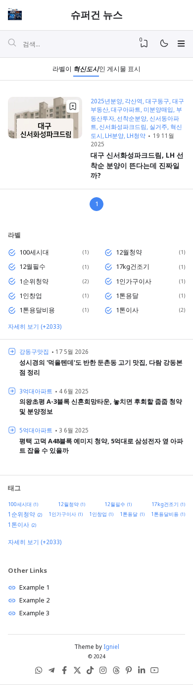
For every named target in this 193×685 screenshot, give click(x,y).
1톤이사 (127, 309)
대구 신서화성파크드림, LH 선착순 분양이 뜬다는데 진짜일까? (137, 165)
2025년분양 (106, 101)
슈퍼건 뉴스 (97, 14)
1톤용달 (127, 295)
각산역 (134, 101)
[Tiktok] (90, 672)
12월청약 (129, 252)
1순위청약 (33, 281)
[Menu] (181, 43)
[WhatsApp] (39, 672)
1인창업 (30, 295)
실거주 (158, 126)
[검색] (12, 44)
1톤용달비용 (37, 309)
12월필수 (32, 266)
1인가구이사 (133, 281)
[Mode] (163, 43)
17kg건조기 (132, 266)
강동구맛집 (34, 351)
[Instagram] (103, 672)
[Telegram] (51, 672)
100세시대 (34, 252)
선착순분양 (131, 118)
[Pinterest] (129, 672)
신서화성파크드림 (122, 126)
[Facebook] (64, 672)
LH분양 (114, 135)
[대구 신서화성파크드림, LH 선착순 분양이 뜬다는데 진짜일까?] (45, 135)
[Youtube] (154, 672)
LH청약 (136, 135)
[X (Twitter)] (77, 672)
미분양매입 (158, 109)
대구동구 (157, 101)
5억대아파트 (35, 430)
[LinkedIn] (141, 672)
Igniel (111, 646)
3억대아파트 (35, 391)
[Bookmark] (72, 106)
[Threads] (116, 672)
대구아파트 (126, 109)
